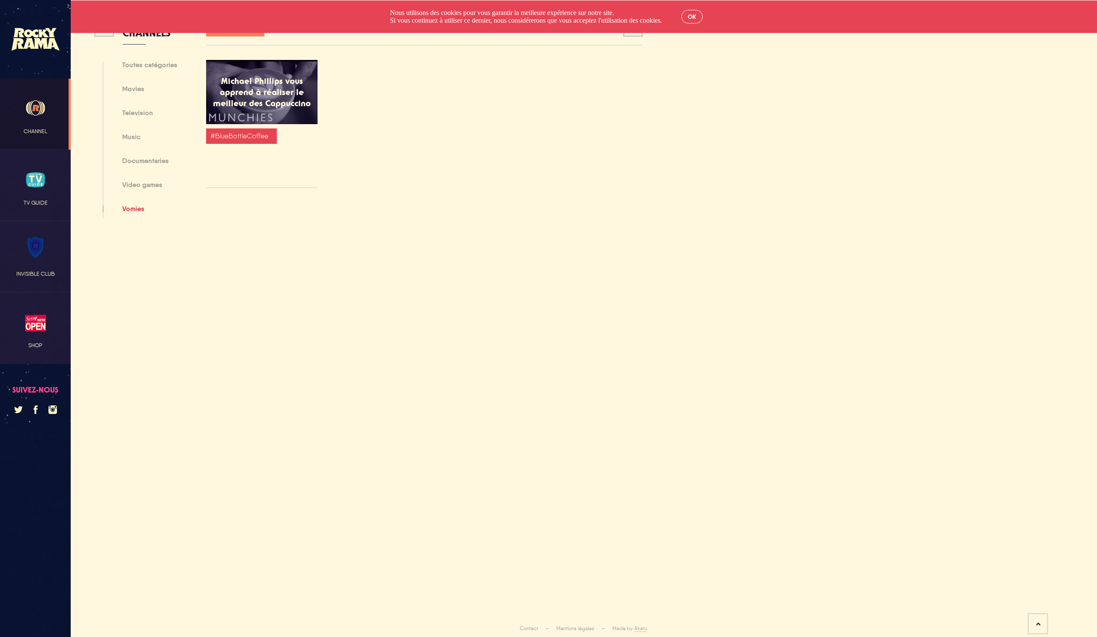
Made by (629, 628)
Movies (133, 89)
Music (131, 137)
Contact (529, 628)
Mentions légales (575, 628)
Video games (142, 185)
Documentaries (145, 161)
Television (137, 113)
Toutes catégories (149, 65)
